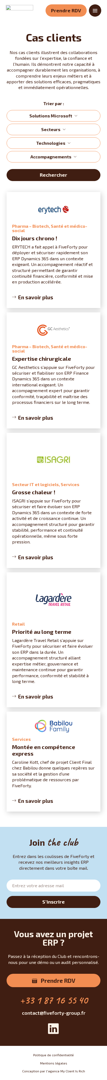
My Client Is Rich (72, 1071)
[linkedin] (53, 1029)
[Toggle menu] (95, 10)
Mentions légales (53, 1063)
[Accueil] (19, 10)
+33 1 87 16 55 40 (54, 1000)
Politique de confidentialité (53, 1055)
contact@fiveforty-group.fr (53, 1013)
